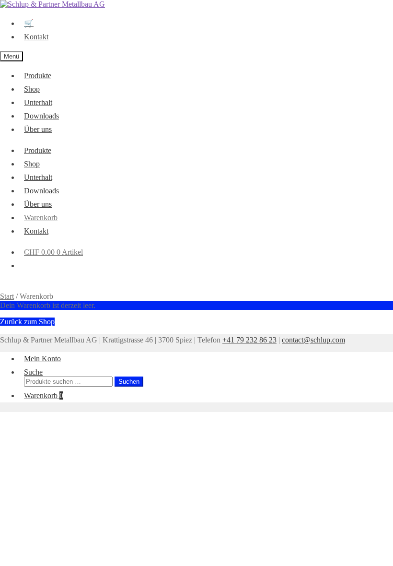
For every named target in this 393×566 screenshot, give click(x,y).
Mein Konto (42, 358)
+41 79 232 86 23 (249, 340)
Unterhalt (38, 102)
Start (7, 296)
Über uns (38, 129)
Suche (33, 372)
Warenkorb (41, 217)
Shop (32, 89)
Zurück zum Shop (27, 322)
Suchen (128, 381)
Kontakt (36, 37)
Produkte (37, 75)
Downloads (41, 116)
